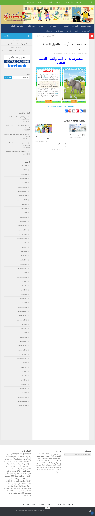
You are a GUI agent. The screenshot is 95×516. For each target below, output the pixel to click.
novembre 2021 (22, 350)
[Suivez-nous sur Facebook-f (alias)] (28, 36)
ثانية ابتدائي (18, 476)
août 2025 (24, 204)
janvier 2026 (23, 183)
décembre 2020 (22, 397)
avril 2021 (24, 380)
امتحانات (53, 26)
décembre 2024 (22, 225)
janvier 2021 (23, 393)
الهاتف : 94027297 (34, 2)
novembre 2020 (22, 401)
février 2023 (23, 298)
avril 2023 (24, 290)
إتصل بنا (48, 2)
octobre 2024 (23, 234)
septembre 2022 (22, 320)
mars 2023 (24, 294)
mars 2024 (24, 255)
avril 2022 (24, 328)
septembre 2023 (22, 277)
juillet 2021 (24, 367)
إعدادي (75, 26)
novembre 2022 (22, 311)
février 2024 (23, 260)
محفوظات (60, 31)
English (9, 454)
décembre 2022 (22, 307)
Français (18, 454)
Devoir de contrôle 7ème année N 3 (16, 151)
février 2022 (23, 337)
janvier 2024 (23, 264)
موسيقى (49, 31)
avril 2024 (24, 251)
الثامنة (9, 464)
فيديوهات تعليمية (74, 2)
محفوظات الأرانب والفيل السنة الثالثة (61, 106)
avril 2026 (24, 170)
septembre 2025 (22, 200)
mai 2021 (24, 375)
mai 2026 (24, 165)
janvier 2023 (23, 303)
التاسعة (16, 464)
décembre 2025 (22, 187)
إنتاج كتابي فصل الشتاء (77, 135)
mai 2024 (24, 247)
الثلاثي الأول (24, 466)
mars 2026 (24, 174)
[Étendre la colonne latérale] (91, 36)
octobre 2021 (23, 354)
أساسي (66, 26)
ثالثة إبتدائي (50, 36)
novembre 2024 (22, 230)
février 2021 (23, 388)
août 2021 (24, 363)
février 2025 (23, 217)
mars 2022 (24, 333)
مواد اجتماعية (16, 493)
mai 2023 (24, 285)
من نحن (58, 2)
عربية (44, 36)
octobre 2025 (23, 195)
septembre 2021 (22, 358)
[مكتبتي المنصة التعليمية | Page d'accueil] (15, 16)
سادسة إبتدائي (16, 481)
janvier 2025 (23, 221)
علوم (23, 488)
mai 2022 (24, 324)
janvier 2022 (23, 341)
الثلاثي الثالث (10, 466)
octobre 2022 (23, 315)
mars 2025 (24, 213)
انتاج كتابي (31, 26)
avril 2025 (24, 208)
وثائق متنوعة (86, 31)
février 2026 (23, 178)
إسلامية (23, 461)
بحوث (41, 26)
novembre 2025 (22, 191)
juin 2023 (24, 281)
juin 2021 (24, 371)
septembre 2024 (22, 238)
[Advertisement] (17, 95)
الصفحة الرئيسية (86, 26)
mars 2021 (24, 384)
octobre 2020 (23, 406)
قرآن (69, 31)
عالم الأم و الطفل (17, 26)
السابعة (15, 468)
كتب (76, 31)
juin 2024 (24, 243)
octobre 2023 (23, 273)
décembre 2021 (22, 345)
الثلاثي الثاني (25, 468)
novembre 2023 (22, 268)
